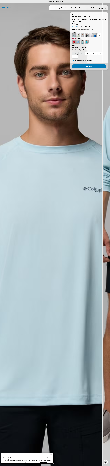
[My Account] (102, 7)
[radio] (74, 35)
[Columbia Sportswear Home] (7, 7)
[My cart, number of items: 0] (105, 7)
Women (67, 8)
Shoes (76, 8)
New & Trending (55, 8)
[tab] (75, 50)
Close (51, 454)
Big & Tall (74, 14)
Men (62, 8)
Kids (72, 8)
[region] (55, 234)
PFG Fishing (82, 8)
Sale (89, 8)
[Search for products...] (98, 7)
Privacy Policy (43, 462)
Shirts (79, 14)
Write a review (88, 26)
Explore (93, 8)
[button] (106, 462)
